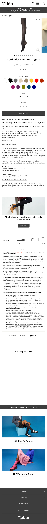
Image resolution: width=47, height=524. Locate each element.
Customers (23, 504)
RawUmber (26, 80)
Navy (34, 87)
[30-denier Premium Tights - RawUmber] (13, 374)
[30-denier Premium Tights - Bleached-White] (3, 374)
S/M (20, 97)
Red (36, 80)
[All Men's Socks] (23, 426)
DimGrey (15, 80)
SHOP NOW (23, 444)
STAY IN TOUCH (23, 510)
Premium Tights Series (9, 144)
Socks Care (35, 161)
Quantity (23, 103)
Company (23, 491)
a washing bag (16, 163)
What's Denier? (7, 141)
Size (23, 93)
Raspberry (13, 87)
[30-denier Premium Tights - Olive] (13, 376)
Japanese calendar (11, 296)
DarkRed (42, 80)
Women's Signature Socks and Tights (14, 179)
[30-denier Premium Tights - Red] (3, 376)
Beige (21, 80)
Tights (10, 15)
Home (4, 15)
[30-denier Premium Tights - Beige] (10, 374)
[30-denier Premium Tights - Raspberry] (8, 376)
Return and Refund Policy (22, 324)
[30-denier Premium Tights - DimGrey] (8, 374)
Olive (23, 87)
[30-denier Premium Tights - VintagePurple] (10, 376)
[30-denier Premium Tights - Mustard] (16, 374)
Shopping (23, 497)
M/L (27, 97)
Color (23, 76)
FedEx (39, 305)
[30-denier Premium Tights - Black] (5, 374)
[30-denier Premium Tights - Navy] (3, 379)
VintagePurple (18, 87)
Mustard (31, 80)
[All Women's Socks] (23, 460)
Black (10, 80)
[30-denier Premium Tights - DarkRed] (5, 376)
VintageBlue (29, 87)
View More (24, 225)
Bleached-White (5, 80)
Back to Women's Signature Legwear (25, 407)
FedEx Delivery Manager (9, 274)
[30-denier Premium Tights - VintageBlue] (16, 376)
